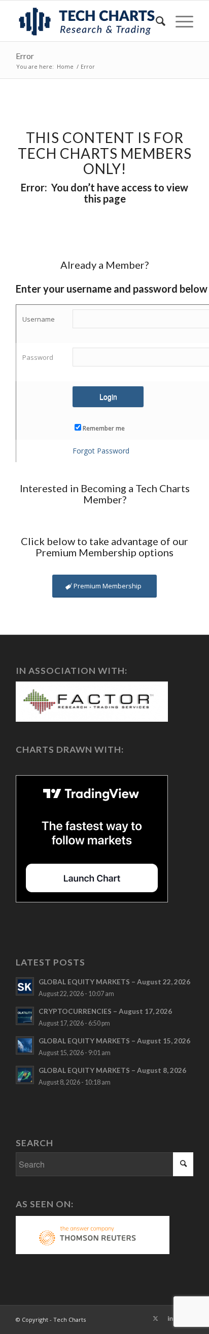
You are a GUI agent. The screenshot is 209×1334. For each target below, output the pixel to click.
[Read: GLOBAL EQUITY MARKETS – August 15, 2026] (25, 1045)
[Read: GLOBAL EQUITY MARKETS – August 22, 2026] (25, 986)
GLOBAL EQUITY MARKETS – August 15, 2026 (114, 1041)
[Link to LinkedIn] (170, 1318)
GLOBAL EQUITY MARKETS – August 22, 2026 (114, 982)
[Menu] (179, 21)
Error (25, 56)
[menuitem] (155, 21)
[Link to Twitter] (155, 1318)
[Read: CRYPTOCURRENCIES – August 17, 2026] (25, 1016)
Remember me (104, 428)
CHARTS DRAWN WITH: (70, 749)
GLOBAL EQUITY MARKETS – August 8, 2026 (112, 1070)
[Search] (155, 21)
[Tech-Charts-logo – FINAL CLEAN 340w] (87, 21)
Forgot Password (101, 451)
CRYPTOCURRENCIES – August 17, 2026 (105, 1011)
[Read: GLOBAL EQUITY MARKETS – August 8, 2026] (25, 1075)
